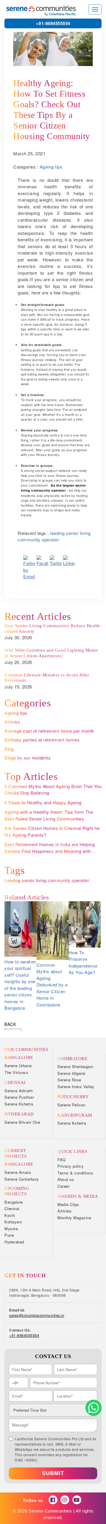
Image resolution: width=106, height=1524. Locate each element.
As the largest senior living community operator (53, 488)
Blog (9, 749)
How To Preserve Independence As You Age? (83, 962)
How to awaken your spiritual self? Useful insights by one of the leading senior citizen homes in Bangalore (20, 984)
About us (65, 1179)
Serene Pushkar (19, 1097)
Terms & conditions (75, 1173)
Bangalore (13, 1202)
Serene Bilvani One (22, 1122)
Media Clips (68, 1204)
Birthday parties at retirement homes (42, 740)
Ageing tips (51, 167)
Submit (53, 1473)
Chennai (11, 1208)
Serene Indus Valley (76, 1086)
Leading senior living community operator (46, 880)
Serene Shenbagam (75, 1066)
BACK (10, 1024)
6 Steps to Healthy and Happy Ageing (43, 802)
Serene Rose (69, 1080)
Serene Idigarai (71, 1073)
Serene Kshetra (18, 1104)
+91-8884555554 (53, 23)
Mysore (11, 1228)
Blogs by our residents (27, 757)
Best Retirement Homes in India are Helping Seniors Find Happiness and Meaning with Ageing (49, 851)
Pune (9, 1235)
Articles (12, 722)
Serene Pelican (71, 1105)
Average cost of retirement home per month (49, 731)
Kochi (9, 1215)
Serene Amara (17, 1172)
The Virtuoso (16, 1072)
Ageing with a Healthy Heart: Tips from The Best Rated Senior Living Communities (48, 815)
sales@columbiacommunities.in (36, 1315)
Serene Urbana (18, 1065)
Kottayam (13, 1222)
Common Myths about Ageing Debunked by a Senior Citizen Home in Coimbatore (52, 985)
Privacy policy (70, 1166)
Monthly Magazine (74, 1217)
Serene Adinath (18, 1090)
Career (63, 1186)
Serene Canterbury (21, 1179)
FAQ (61, 1159)
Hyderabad (14, 1242)
